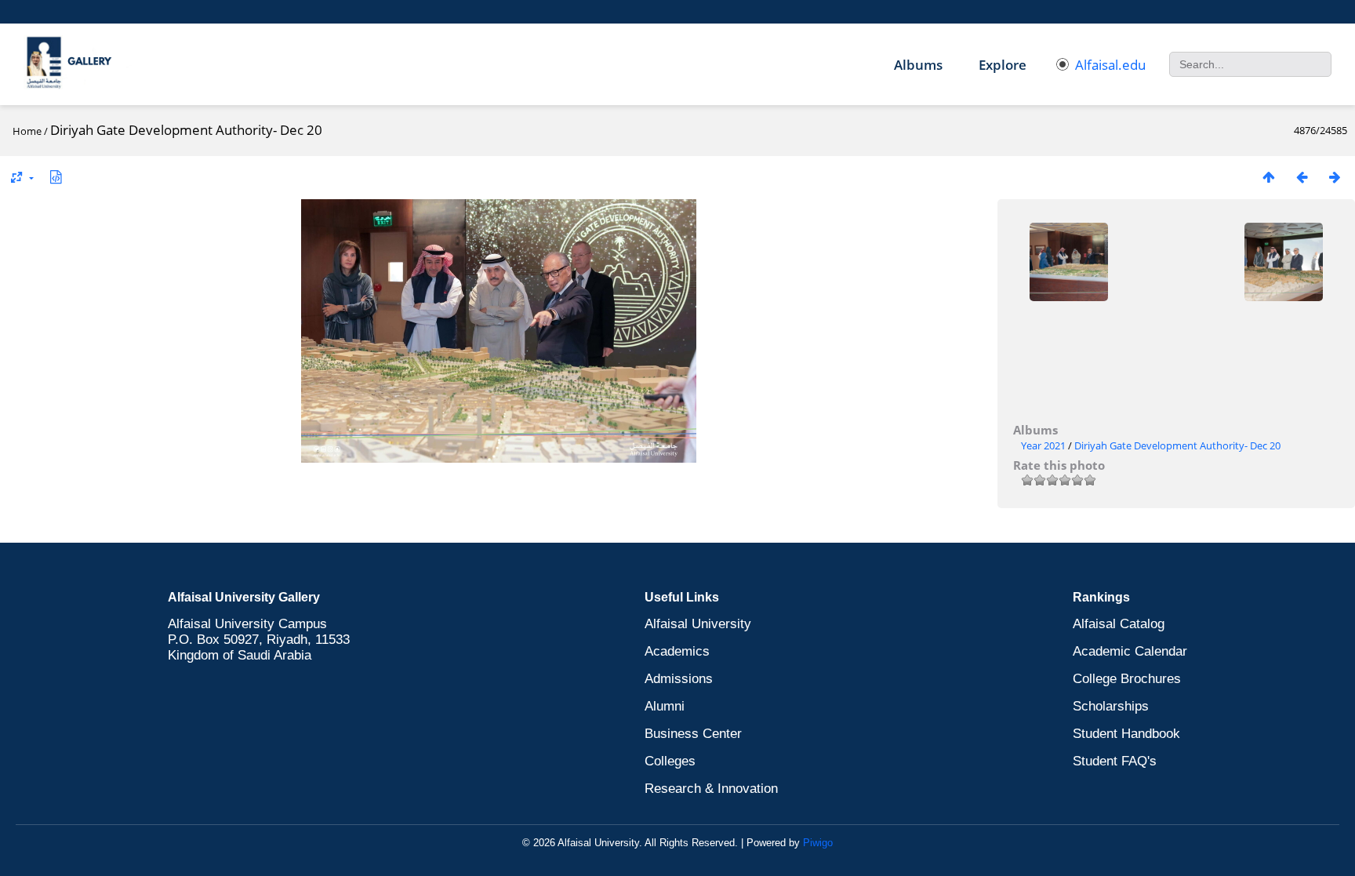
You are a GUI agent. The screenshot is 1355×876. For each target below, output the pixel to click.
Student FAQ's (1115, 761)
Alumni (665, 706)
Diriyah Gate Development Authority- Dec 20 (1177, 445)
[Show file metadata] (55, 177)
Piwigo (818, 843)
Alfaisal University (698, 623)
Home (27, 131)
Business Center (693, 733)
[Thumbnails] (1268, 177)
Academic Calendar (1130, 651)
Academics (677, 651)
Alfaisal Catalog (1118, 623)
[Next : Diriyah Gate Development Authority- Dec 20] (1334, 177)
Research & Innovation (711, 788)
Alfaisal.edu (1110, 65)
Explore (1002, 65)
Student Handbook (1126, 733)
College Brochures (1127, 678)
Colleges (670, 761)
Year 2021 (1043, 445)
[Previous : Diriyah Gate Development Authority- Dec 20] (1301, 177)
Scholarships (1111, 706)
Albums (918, 65)
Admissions (679, 678)
